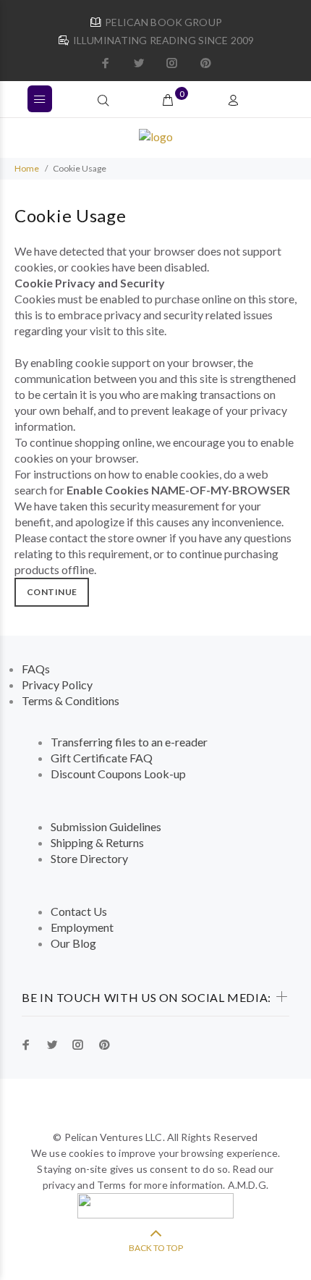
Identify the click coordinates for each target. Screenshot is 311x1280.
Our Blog (73, 943)
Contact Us (79, 911)
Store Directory (89, 858)
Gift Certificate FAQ (102, 758)
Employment (82, 927)
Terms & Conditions (70, 700)
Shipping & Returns (97, 842)
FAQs (36, 668)
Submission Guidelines (106, 826)
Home (26, 168)
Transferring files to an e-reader (129, 742)
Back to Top (156, 1247)
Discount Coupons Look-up (118, 773)
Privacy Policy (57, 684)
